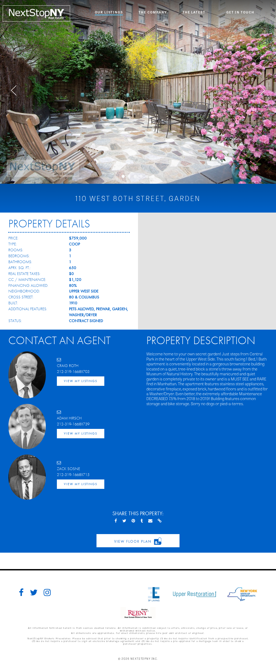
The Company (153, 12)
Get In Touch (240, 12)
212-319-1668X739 (73, 424)
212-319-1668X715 (73, 474)
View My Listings (80, 381)
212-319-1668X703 (73, 371)
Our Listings (109, 12)
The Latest (193, 12)
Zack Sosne (68, 468)
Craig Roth (67, 365)
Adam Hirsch (69, 418)
